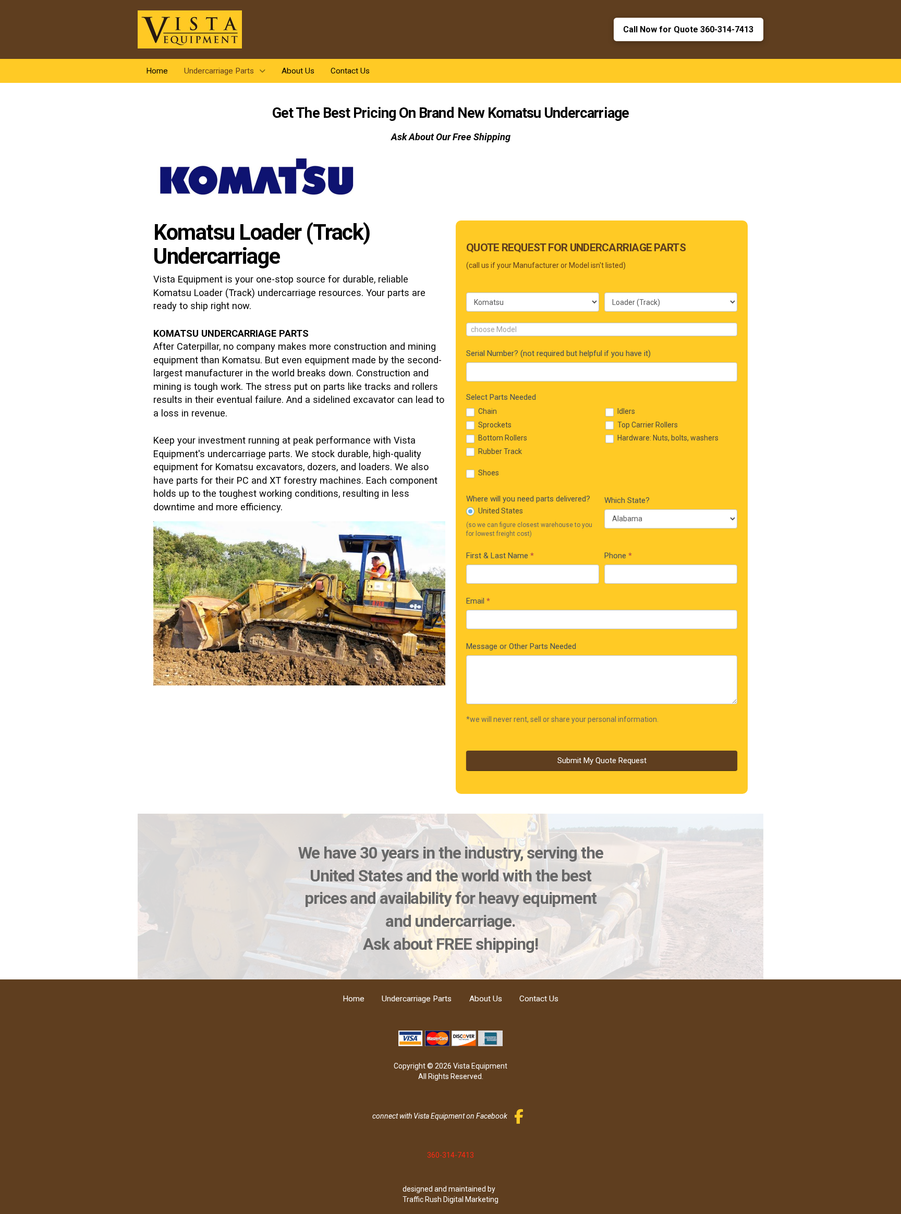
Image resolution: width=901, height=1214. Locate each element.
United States (500, 511)
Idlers (625, 411)
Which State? (627, 500)
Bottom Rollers (502, 438)
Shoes (488, 473)
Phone (618, 555)
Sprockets (494, 425)
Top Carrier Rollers (647, 425)
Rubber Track (499, 451)
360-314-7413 (450, 1155)
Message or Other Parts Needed (521, 646)
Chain (487, 411)
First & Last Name (500, 555)
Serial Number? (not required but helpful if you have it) (558, 353)
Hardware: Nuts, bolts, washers (667, 438)
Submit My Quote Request (602, 760)
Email (478, 601)
